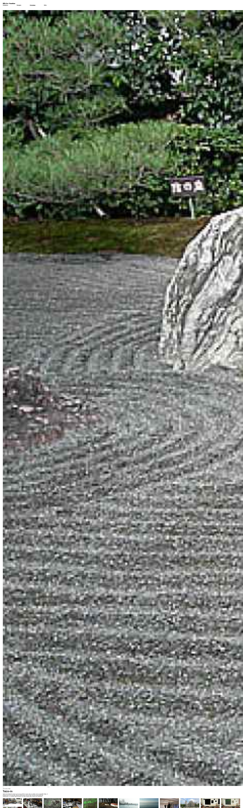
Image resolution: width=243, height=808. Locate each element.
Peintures (5, 5)
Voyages (19, 5)
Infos (45, 5)
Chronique (32, 5)
